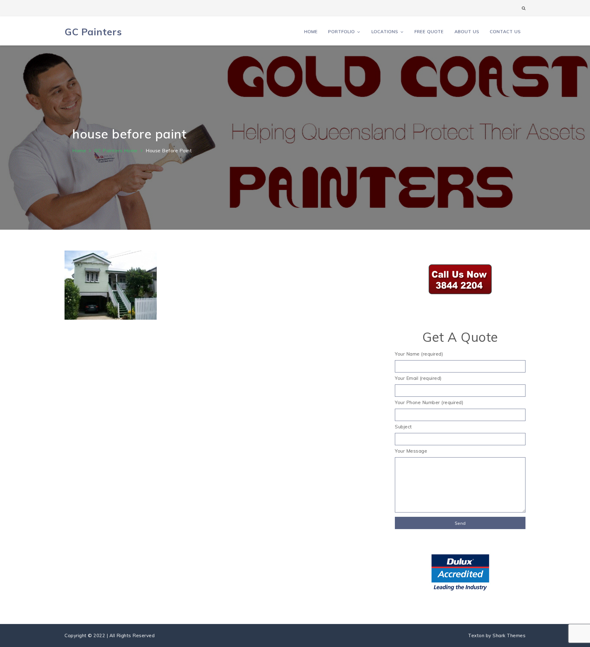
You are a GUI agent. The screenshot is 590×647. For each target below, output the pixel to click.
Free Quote (429, 31)
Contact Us (505, 31)
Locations (385, 31)
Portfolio (341, 31)
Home (311, 31)
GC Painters (93, 32)
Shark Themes (509, 635)
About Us (466, 31)
